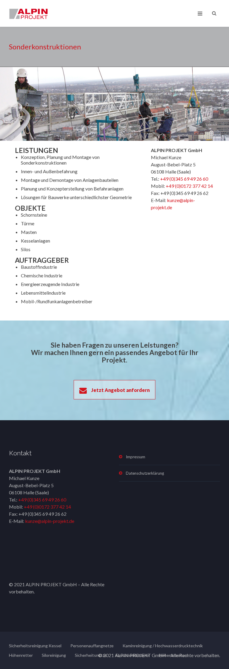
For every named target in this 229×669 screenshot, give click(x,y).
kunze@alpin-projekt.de (49, 521)
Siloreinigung (54, 655)
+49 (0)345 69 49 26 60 (184, 179)
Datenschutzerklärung (145, 473)
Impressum (135, 456)
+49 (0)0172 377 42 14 (189, 186)
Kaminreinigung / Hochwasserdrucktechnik (163, 645)
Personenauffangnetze (92, 645)
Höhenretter (21, 655)
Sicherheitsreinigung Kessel (35, 645)
